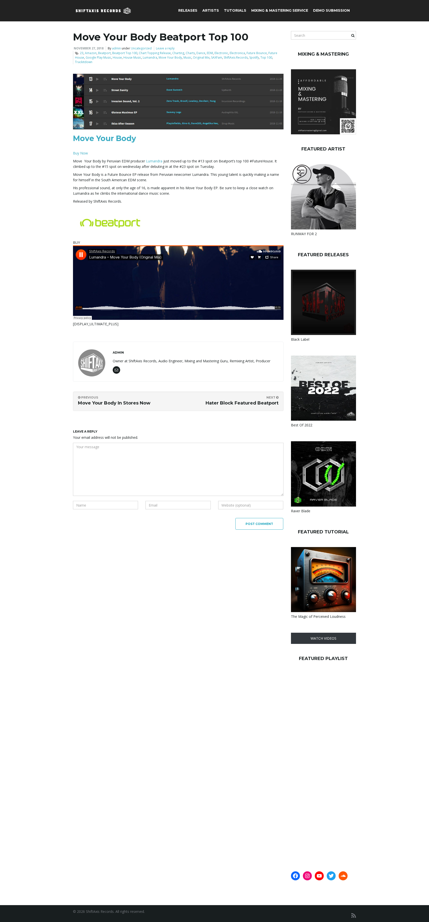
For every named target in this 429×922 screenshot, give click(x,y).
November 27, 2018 (89, 48)
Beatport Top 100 (124, 53)
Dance (200, 53)
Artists (210, 10)
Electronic (221, 53)
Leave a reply (165, 48)
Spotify (254, 57)
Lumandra (150, 57)
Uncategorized (141, 48)
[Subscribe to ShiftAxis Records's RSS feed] (353, 915)
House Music (132, 57)
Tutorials (235, 10)
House (117, 57)
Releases (187, 10)
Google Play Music (98, 57)
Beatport (104, 53)
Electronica (237, 53)
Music (187, 57)
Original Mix (201, 57)
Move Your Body (170, 57)
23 (81, 53)
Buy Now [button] (80, 153)
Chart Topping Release (155, 53)
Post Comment (259, 524)
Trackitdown (83, 62)
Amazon (91, 53)
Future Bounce (257, 53)
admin (116, 48)
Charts (190, 53)
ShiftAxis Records (236, 57)
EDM (210, 53)
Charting (178, 53)
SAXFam (216, 57)
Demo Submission (331, 10)
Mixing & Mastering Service (279, 10)
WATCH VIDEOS (323, 638)
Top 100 (266, 57)
